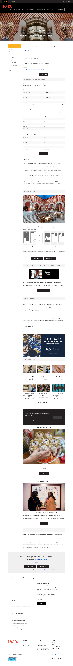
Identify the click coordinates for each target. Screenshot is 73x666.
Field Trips (11, 53)
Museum (5, 1)
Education (12, 1)
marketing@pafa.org (41, 595)
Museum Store (50, 9)
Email (39, 592)
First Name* (14, 589)
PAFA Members (26, 131)
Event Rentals (55, 648)
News (53, 644)
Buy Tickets (60, 9)
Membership (17, 9)
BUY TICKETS (44, 74)
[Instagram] (52, 658)
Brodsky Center (40, 9)
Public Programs (30, 9)
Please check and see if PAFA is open (51, 104)
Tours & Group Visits (13, 51)
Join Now (43, 523)
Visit (11, 9)
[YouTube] (60, 658)
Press (53, 642)
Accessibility (13, 62)
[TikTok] (56, 658)
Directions (37, 258)
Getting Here (14, 57)
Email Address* (14, 583)
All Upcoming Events (43, 402)
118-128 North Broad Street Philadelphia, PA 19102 (34, 69)
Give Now (67, 1)
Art (23, 9)
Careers (54, 650)
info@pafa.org (25, 646)
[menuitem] (5, 1)
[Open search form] (63, 1)
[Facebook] (54, 658)
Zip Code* (13, 600)
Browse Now (44, 473)
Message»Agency (12, 657)
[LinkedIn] (58, 658)
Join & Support (56, 646)
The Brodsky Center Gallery (13, 70)
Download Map (50, 258)
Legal (53, 652)
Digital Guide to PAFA (15, 63)
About (6, 9)
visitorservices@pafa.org (43, 569)
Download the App (44, 290)
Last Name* (14, 594)
